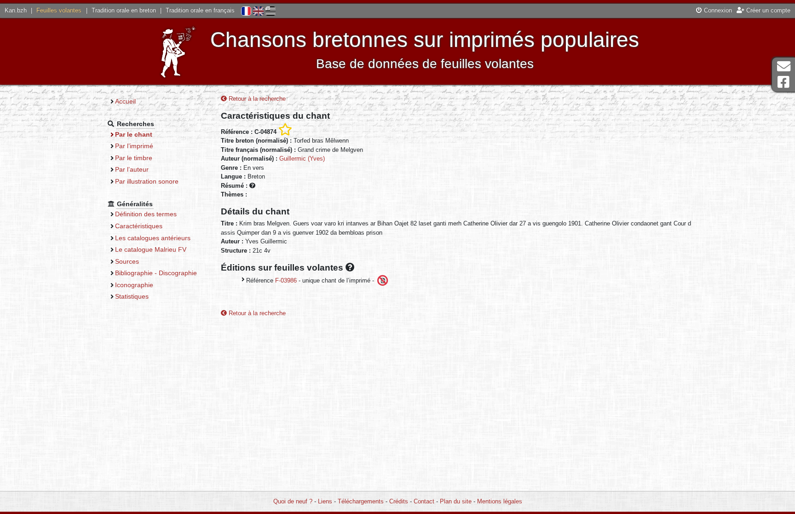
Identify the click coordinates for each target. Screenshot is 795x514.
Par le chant (133, 134)
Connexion (717, 10)
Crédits (398, 501)
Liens (325, 501)
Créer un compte (767, 10)
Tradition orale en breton (124, 10)
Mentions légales (499, 501)
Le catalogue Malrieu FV (150, 249)
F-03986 (286, 280)
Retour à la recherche (256, 98)
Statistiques (132, 296)
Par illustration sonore (147, 181)
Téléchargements (361, 501)
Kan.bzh (16, 10)
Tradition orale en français (200, 10)
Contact (424, 501)
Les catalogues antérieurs (152, 238)
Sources (127, 261)
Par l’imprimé (134, 146)
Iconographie (134, 285)
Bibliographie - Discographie (156, 273)
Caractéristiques (138, 226)
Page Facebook (783, 82)
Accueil (125, 101)
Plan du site (456, 501)
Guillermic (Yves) (302, 158)
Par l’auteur (132, 169)
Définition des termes (146, 214)
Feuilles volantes (58, 10)
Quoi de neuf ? (292, 501)
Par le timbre (133, 158)
